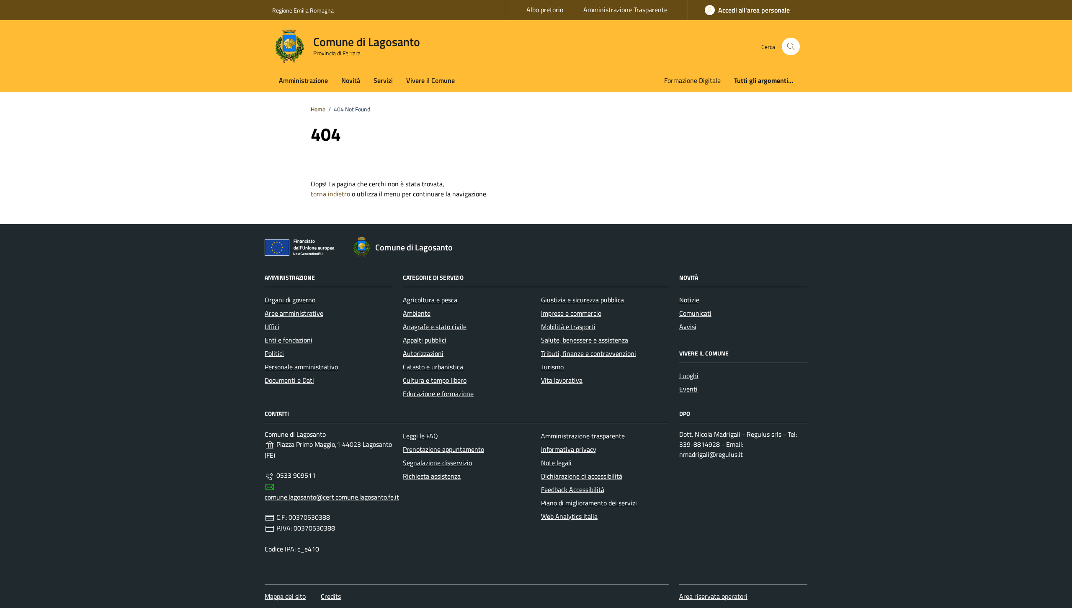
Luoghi (688, 376)
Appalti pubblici (424, 340)
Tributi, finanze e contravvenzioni (588, 353)
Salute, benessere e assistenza (584, 340)
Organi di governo (290, 300)
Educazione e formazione (438, 394)
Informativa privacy (568, 449)
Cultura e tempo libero (434, 380)
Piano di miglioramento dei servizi (589, 503)
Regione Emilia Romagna (303, 10)
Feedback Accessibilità (572, 489)
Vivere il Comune (430, 80)
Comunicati (695, 313)
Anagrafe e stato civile (434, 327)
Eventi (688, 389)
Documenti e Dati (289, 380)
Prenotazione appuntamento (443, 449)
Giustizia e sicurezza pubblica (582, 300)
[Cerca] (791, 47)
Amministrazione (303, 80)
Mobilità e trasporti (568, 327)
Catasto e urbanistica (433, 367)
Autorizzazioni (423, 353)
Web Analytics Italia (569, 516)
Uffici (272, 327)
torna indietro (330, 194)
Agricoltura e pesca (430, 300)
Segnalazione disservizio (437, 463)
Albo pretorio (544, 10)
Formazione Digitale (692, 80)
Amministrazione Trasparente (625, 10)
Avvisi (687, 327)
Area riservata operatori (713, 596)
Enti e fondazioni (288, 340)
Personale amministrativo (301, 367)
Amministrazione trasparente (583, 436)
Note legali (556, 463)
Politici (274, 353)
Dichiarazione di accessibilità (581, 476)
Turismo (552, 367)
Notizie (689, 300)
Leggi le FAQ (420, 436)
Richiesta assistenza (432, 476)
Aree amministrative (294, 313)
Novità (350, 80)
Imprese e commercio (571, 313)
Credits (331, 596)
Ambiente (416, 313)
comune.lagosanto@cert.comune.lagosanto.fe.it (332, 497)
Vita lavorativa (561, 380)
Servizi (383, 80)
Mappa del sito (285, 596)
